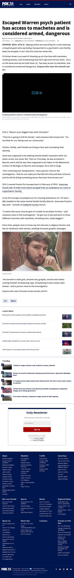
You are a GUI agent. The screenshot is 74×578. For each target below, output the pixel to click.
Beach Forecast (26, 475)
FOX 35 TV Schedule (45, 504)
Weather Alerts (25, 463)
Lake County (6, 472)
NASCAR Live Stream (64, 535)
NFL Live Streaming (64, 526)
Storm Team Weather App (27, 483)
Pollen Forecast (26, 478)
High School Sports (27, 512)
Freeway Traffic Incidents (44, 466)
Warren (30, 44)
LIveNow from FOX (45, 513)
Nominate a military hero (8, 487)
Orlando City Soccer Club (27, 509)
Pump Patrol (43, 459)
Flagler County (6, 470)
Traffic (42, 456)
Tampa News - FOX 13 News (64, 507)
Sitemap (4, 494)
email (70, 569)
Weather (24, 456)
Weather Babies (63, 463)
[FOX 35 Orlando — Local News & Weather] (8, 4)
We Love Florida (63, 459)
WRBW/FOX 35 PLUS (8, 552)
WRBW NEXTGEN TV (8, 550)
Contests (43, 521)
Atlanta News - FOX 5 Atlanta (64, 511)
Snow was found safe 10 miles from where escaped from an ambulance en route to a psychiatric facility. (36, 187)
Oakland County (30, 204)
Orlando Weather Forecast (26, 466)
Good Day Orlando (45, 506)
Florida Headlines (7, 459)
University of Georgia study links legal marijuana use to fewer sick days (24, 323)
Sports (23, 499)
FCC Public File (6, 557)
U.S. (12, 41)
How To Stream (44, 502)
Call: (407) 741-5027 (27, 524)
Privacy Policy (39, 439)
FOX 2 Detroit (6, 41)
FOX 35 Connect (26, 534)
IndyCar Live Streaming (61, 538)
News (13, 301)
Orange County (7, 477)
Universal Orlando (7, 513)
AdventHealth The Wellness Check (63, 466)
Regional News (64, 499)
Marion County (7, 474)
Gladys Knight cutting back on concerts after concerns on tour (21, 341)
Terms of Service (38, 440)
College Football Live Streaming (64, 529)
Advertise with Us (7, 547)
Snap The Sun (25, 486)
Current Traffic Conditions (43, 462)
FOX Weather (25, 480)
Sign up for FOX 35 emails (8, 540)
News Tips (25, 521)
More (46, 4)
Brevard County (7, 467)
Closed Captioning (8, 554)
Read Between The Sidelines (27, 503)
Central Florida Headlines (6, 462)
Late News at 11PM (45, 511)
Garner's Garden (63, 472)
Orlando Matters (44, 509)
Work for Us (6, 535)
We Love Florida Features (7, 503)
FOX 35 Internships (8, 537)
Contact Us (5, 530)
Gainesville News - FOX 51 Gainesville (63, 503)
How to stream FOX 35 (8, 524)
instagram (63, 569)
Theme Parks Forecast (25, 472)
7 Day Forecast (25, 469)
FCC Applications (7, 559)
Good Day (62, 456)
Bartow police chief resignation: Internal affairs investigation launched (24, 315)
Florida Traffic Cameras (43, 470)
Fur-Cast (60, 474)
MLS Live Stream (63, 555)
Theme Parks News (8, 506)
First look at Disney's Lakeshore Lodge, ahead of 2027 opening (35, 396)
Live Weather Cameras (25, 459)
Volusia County (7, 484)
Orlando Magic (25, 506)
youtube (67, 569)
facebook (56, 569)
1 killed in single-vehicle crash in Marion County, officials (34, 365)
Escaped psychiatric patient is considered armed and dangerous (24, 115)
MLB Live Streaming (64, 532)
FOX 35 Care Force (64, 461)
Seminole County (7, 481)
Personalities (6, 532)
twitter (59, 569)
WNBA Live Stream (64, 553)
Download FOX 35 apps (8, 544)
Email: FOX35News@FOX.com (28, 527)
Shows (42, 499)
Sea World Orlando (8, 511)
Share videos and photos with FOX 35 (27, 531)
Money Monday (63, 479)
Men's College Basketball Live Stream (62, 542)
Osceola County (7, 479)
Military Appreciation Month (8, 491)
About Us (6, 521)
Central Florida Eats (45, 516)
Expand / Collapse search (70, 4)
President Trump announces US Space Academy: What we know (21, 332)
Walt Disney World (8, 508)
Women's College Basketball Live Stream (63, 548)
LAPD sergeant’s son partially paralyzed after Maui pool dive (20, 349)
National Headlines (8, 465)
